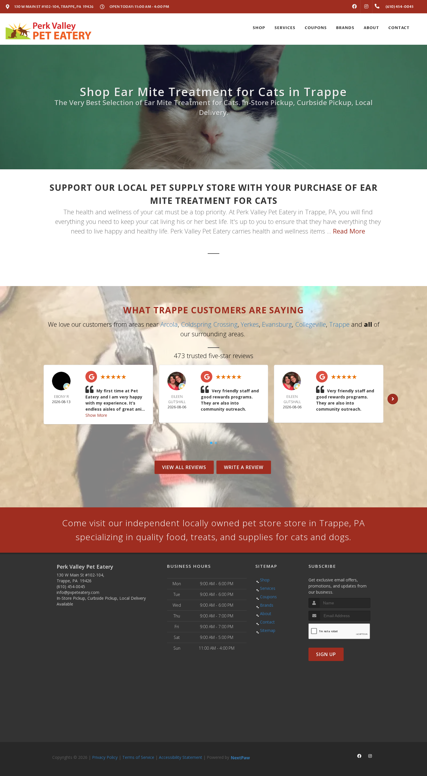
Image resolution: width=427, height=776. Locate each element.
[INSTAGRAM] (366, 6)
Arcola (169, 324)
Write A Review (243, 467)
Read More (349, 231)
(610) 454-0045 (71, 586)
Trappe (339, 324)
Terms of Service (138, 757)
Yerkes (250, 324)
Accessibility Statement (180, 757)
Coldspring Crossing (209, 324)
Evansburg (277, 324)
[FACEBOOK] (354, 6)
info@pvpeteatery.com (78, 592)
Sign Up (326, 654)
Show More (96, 415)
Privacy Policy (105, 757)
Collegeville (310, 324)
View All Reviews (184, 467)
